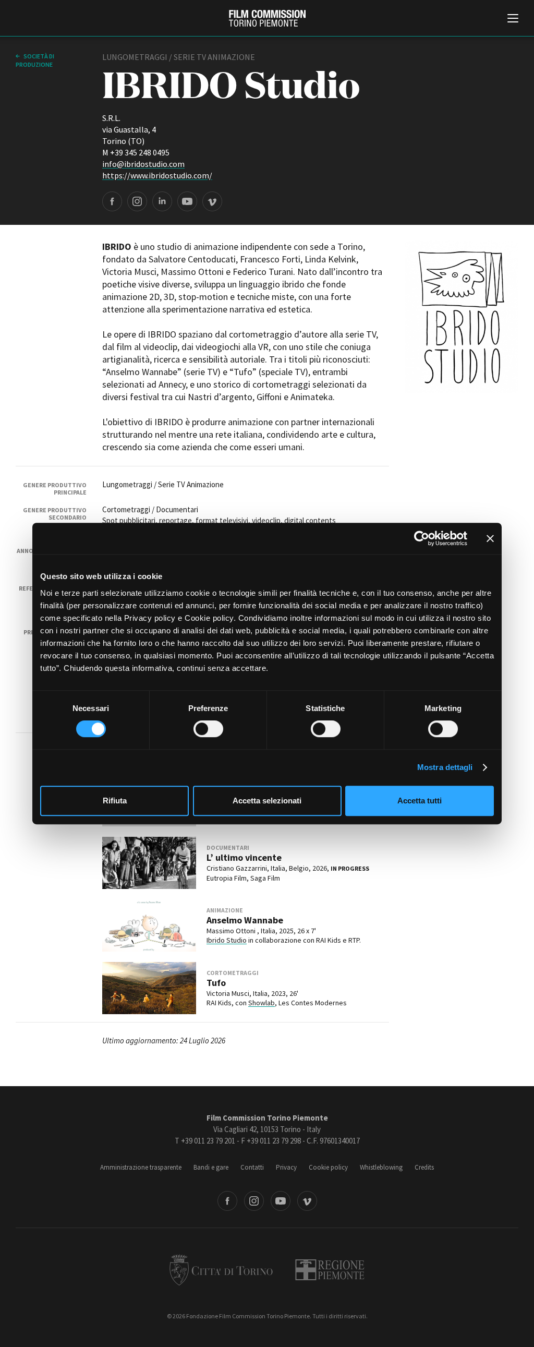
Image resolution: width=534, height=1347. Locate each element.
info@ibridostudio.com (143, 164)
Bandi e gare (210, 1167)
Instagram (254, 1201)
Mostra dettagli (445, 767)
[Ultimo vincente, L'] (149, 863)
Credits (424, 1167)
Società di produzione (35, 60)
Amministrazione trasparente (140, 1167)
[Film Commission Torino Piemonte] (267, 18)
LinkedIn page (162, 201)
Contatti (252, 1167)
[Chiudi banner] (490, 538)
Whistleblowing (381, 1167)
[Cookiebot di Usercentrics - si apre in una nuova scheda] (421, 538)
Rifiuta (115, 800)
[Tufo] (149, 988)
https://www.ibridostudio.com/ (157, 175)
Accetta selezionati (267, 800)
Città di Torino (221, 1269)
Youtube (280, 1201)
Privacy (286, 1167)
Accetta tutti (419, 800)
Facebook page (112, 201)
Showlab (261, 1002)
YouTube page (187, 201)
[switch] (208, 728)
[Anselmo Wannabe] (149, 925)
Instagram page (137, 201)
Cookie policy (328, 1167)
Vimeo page (212, 201)
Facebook (227, 1201)
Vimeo (307, 1201)
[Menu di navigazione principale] (512, 19)
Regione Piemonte (330, 1269)
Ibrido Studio (227, 940)
